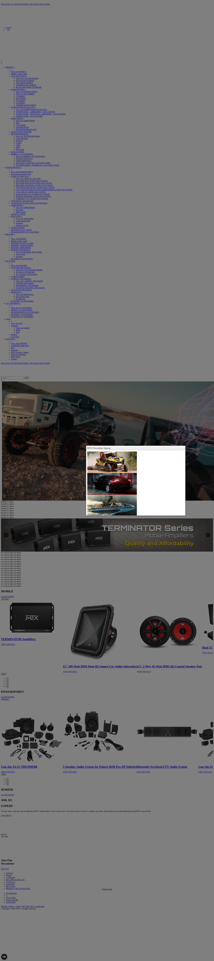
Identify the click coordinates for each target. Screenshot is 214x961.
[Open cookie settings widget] (4, 957)
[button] (183, 448)
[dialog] (135, 482)
